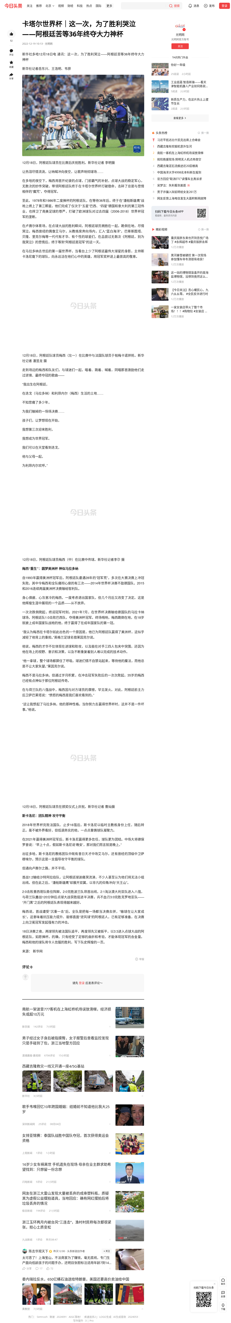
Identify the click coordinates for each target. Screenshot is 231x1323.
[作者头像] (180, 25)
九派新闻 (27, 1239)
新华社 (26, 1096)
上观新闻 (27, 1153)
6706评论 (49, 1055)
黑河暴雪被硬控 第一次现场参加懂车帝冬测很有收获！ (188, 257)
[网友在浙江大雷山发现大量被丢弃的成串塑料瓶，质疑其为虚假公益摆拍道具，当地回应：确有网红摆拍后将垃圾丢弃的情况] (130, 1201)
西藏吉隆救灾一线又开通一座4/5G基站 (53, 1066)
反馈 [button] (223, 1296)
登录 (224, 6)
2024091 (62, 1316)
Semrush (42, 1316)
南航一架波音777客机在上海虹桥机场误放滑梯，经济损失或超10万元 (66, 1012)
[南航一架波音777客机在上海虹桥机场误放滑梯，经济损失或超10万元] (130, 1017)
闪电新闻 (27, 1181)
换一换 (205, 132)
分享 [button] (11, 78)
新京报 (26, 1026)
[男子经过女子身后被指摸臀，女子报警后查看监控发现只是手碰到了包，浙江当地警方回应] (130, 1046)
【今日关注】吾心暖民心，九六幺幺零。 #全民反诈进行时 (189, 292)
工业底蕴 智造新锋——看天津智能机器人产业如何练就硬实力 (189, 84)
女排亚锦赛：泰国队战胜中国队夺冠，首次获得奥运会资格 (65, 1138)
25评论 (42, 1124)
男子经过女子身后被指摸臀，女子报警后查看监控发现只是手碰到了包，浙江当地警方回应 (65, 1041)
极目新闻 (27, 1210)
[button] (29, 5)
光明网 (49, 43)
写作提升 (78, 1320)
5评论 (39, 1181)
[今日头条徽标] (13, 5)
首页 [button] (223, 1283)
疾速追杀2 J (90, 1316)
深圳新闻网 (28, 1124)
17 (41, 1268)
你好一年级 (178, 65)
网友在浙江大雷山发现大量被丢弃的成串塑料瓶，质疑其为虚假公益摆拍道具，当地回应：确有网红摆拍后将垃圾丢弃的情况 (65, 1198)
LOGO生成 (105, 1316)
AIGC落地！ (75, 1316)
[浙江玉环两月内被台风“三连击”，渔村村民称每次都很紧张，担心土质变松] (130, 1230)
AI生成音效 (119, 1316)
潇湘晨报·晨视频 (31, 1055)
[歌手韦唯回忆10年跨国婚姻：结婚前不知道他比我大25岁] (130, 1115)
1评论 (39, 1153)
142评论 (38, 1026)
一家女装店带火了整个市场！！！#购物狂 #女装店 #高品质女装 (189, 309)
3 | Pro (89, 1320)
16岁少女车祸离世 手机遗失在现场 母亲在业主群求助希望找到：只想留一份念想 (66, 1167)
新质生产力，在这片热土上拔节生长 (189, 101)
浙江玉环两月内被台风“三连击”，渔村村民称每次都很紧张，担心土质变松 (66, 1225)
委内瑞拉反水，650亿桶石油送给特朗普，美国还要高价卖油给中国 (75, 1279)
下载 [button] (222, 1306)
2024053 (133, 1316)
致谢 (52, 1316)
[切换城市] (53, 6)
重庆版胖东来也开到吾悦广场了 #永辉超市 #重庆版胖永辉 (189, 240)
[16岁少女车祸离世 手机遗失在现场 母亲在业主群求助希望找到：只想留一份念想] (130, 1172)
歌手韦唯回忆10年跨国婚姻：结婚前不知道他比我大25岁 (66, 1109)
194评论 (40, 1210)
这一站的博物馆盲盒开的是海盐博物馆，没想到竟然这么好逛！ (189, 274)
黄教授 (26, 1309)
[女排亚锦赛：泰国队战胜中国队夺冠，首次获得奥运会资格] (130, 1144)
